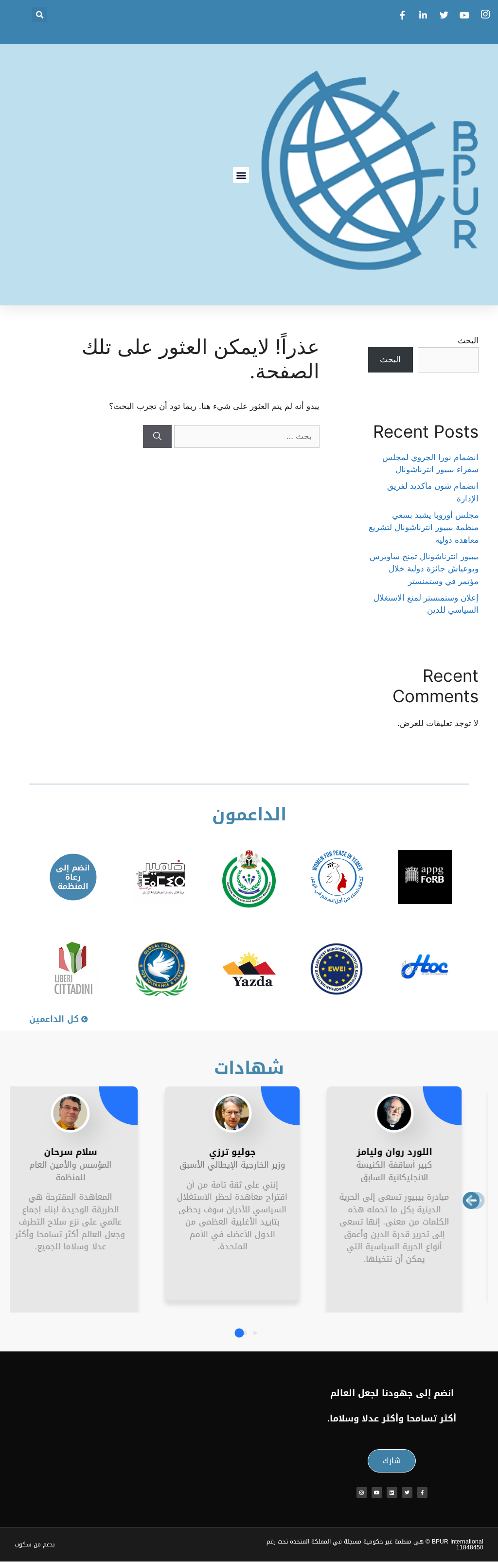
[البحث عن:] (246, 436)
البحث (468, 340)
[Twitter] (407, 1492)
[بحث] (157, 436)
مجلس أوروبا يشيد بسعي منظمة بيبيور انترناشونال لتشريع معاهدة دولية (424, 527)
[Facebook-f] (422, 1492)
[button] (39, 14)
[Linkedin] (392, 1492)
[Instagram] (361, 1492)
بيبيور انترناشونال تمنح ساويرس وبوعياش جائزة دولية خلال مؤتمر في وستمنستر (424, 568)
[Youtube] (377, 1492)
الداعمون (249, 815)
